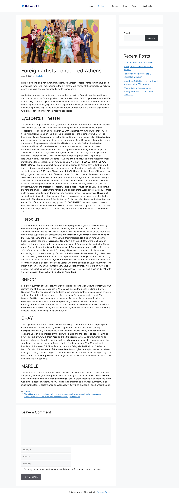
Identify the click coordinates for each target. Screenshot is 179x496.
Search (127, 33)
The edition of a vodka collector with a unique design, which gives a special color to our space (62, 394)
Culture (115, 6)
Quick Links (147, 6)
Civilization (102, 6)
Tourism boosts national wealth (139, 62)
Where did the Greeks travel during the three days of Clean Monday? (138, 91)
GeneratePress (103, 492)
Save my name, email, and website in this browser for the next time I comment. (63, 469)
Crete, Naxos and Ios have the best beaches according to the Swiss (52, 397)
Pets (125, 6)
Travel (134, 6)
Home (90, 6)
